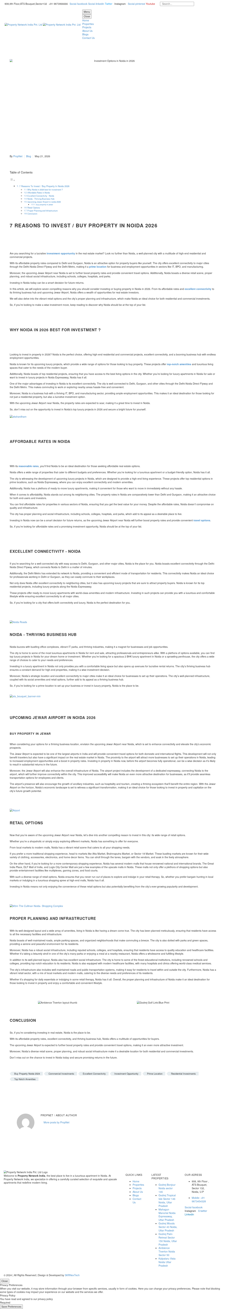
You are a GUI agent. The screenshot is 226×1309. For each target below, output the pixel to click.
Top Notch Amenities (25, 1079)
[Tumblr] (27, 1089)
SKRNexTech (72, 1275)
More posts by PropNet (56, 1122)
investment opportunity (61, 253)
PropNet (17, 156)
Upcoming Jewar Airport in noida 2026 (44, 201)
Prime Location (154, 1073)
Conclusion (32, 213)
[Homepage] (43, 24)
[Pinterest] (22, 1089)
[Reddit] (38, 1089)
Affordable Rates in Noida (38, 192)
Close (87, 16)
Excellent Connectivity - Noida (40, 195)
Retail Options (33, 207)
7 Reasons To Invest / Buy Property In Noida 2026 (44, 186)
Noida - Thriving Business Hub (40, 198)
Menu (87, 11)
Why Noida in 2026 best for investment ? (45, 189)
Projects (86, 27)
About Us (87, 31)
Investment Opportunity (126, 1073)
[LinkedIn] (33, 1089)
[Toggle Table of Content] (12, 180)
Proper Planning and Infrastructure (42, 210)
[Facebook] (12, 1089)
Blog (28, 156)
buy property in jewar (44, 204)
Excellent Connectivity (94, 1073)
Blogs (85, 34)
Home (85, 20)
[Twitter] (17, 1089)
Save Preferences (11, 1306)
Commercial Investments (61, 1073)
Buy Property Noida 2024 (27, 1073)
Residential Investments (183, 1073)
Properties (88, 24)
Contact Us (88, 38)
